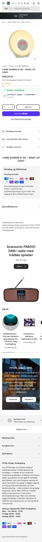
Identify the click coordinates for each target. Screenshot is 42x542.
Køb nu (19, 266)
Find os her (13, 399)
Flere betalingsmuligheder (21, 119)
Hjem (3, 22)
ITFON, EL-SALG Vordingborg (18, 537)
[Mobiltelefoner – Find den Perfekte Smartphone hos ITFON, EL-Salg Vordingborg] (10, 322)
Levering (13, 80)
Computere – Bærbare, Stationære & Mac (29, 336)
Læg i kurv (28, 107)
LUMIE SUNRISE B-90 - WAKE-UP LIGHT (19, 22)
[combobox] (21, 8)
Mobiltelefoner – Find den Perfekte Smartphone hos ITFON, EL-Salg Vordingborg (10, 339)
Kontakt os (29, 399)
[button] (38, 3)
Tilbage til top (21, 429)
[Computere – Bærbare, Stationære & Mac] (29, 322)
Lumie (4, 66)
